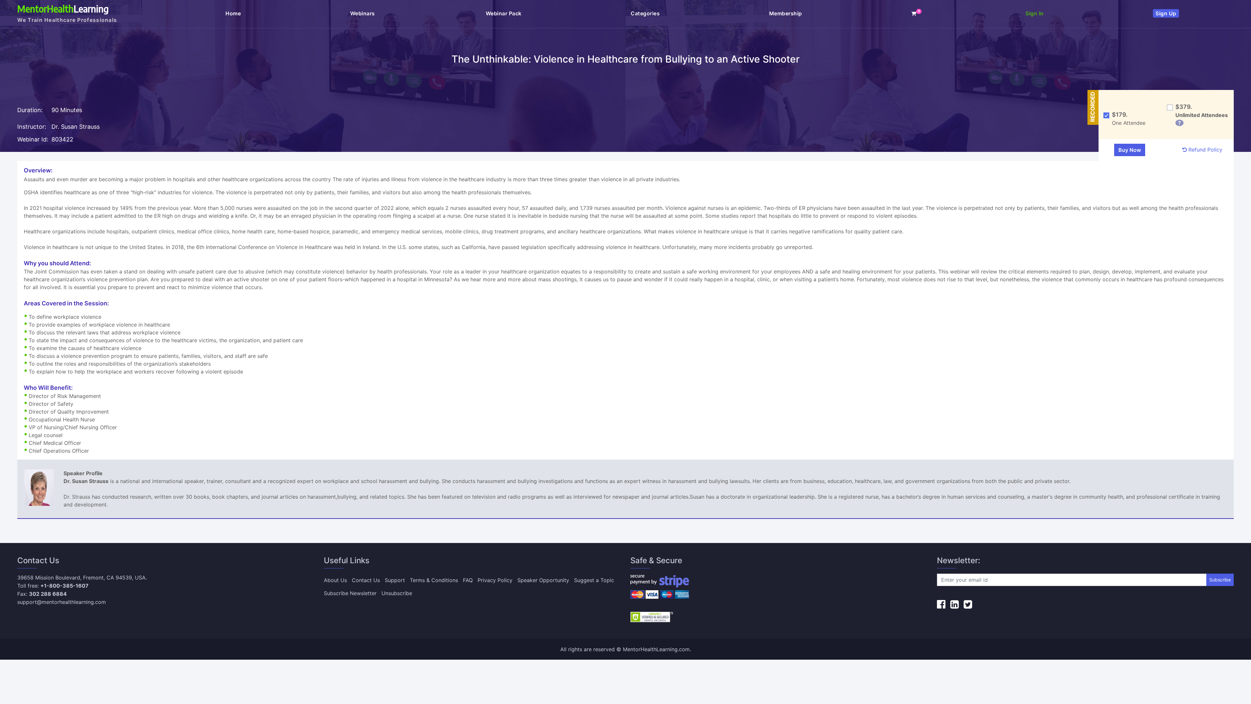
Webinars (363, 13)
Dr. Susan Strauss (75, 126)
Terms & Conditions (434, 580)
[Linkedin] (954, 604)
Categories (645, 13)
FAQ (468, 580)
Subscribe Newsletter (350, 593)
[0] (913, 13)
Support (395, 580)
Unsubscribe (396, 593)
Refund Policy (1204, 149)
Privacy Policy (495, 580)
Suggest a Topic (594, 580)
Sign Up (1166, 13)
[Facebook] (941, 604)
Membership (785, 13)
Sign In (1035, 13)
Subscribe (1220, 579)
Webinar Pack (504, 13)
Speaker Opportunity (543, 580)
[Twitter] (968, 604)
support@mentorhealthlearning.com (61, 602)
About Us (335, 580)
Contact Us (366, 580)
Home (233, 13)
